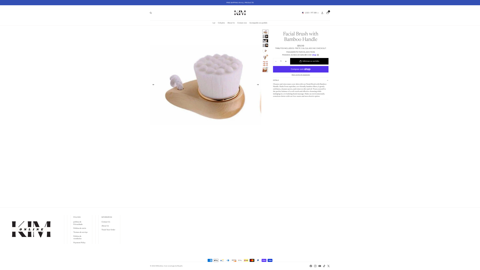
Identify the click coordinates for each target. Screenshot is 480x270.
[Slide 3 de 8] (265, 40)
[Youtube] (319, 266)
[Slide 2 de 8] (265, 36)
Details (276, 80)
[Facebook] (310, 266)
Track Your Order (108, 230)
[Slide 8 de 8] (265, 69)
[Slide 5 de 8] (265, 51)
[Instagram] (315, 266)
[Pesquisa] (151, 13)
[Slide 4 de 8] (265, 45)
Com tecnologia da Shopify (173, 266)
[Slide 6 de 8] (265, 57)
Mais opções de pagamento (301, 75)
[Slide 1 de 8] (265, 32)
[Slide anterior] (153, 85)
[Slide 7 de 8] (265, 63)
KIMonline (159, 266)
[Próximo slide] (258, 85)
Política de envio (79, 228)
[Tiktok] (324, 266)
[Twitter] (328, 266)
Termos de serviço (80, 232)
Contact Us (106, 222)
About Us (105, 226)
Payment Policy (79, 243)
